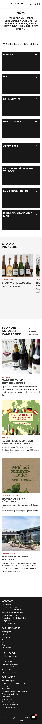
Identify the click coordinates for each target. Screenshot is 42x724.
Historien (5, 634)
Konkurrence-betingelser (10, 694)
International (6, 637)
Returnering (6, 688)
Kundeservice (6, 605)
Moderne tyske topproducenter (13, 381)
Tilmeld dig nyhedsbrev (10, 664)
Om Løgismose (7, 648)
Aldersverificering (8, 702)
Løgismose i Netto (8, 667)
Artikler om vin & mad (9, 656)
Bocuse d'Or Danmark (9, 672)
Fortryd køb (6, 621)
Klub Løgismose (7, 661)
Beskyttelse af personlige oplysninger (15, 683)
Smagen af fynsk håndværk (13, 500)
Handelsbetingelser (8, 681)
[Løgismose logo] (15, 4)
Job (3, 642)
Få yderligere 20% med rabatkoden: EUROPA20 (17, 442)
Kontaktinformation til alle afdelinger (14, 618)
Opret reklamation (8, 623)
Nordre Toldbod (7, 669)
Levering (5, 686)
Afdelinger (5, 640)
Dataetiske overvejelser (10, 704)
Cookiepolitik (6, 697)
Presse (4, 645)
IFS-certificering (7, 699)
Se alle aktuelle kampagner (33, 331)
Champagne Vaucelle (16, 282)
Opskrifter (5, 659)
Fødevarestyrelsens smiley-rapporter (14, 691)
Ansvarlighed (6, 632)
